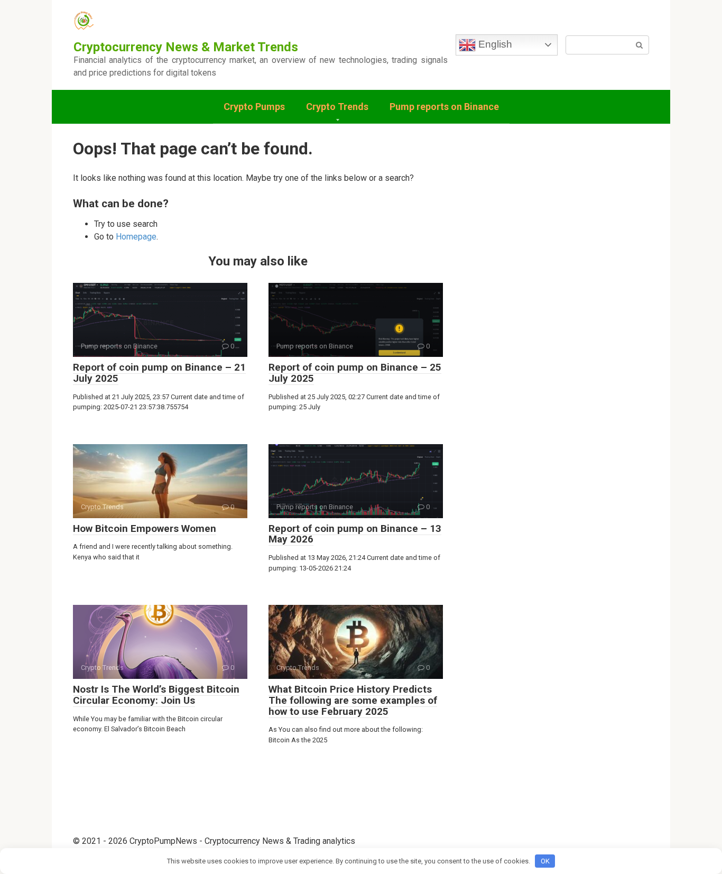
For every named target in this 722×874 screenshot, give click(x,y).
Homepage (136, 237)
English (494, 44)
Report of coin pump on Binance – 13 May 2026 (355, 534)
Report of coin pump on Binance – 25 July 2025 (355, 372)
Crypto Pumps (254, 106)
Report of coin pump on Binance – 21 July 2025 (159, 372)
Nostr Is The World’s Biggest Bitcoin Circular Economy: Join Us (156, 694)
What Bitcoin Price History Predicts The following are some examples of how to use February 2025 (353, 700)
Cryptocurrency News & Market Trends (185, 47)
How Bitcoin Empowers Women (144, 528)
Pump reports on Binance (444, 106)
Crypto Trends (337, 106)
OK (545, 861)
